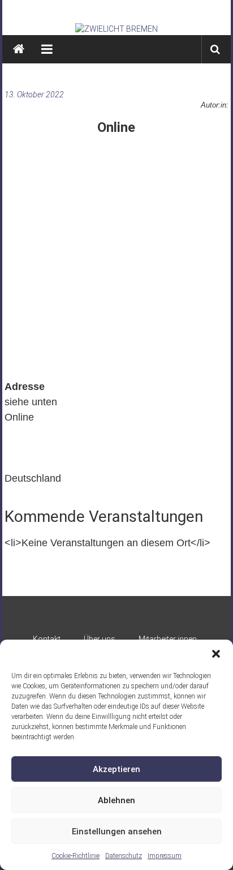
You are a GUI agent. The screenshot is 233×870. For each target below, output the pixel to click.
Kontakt (47, 639)
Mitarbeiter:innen (168, 639)
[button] (216, 653)
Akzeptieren (116, 769)
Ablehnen (116, 800)
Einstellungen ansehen (117, 831)
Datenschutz (123, 856)
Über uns (99, 639)
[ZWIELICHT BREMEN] (116, 29)
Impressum (165, 856)
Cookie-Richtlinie (75, 856)
